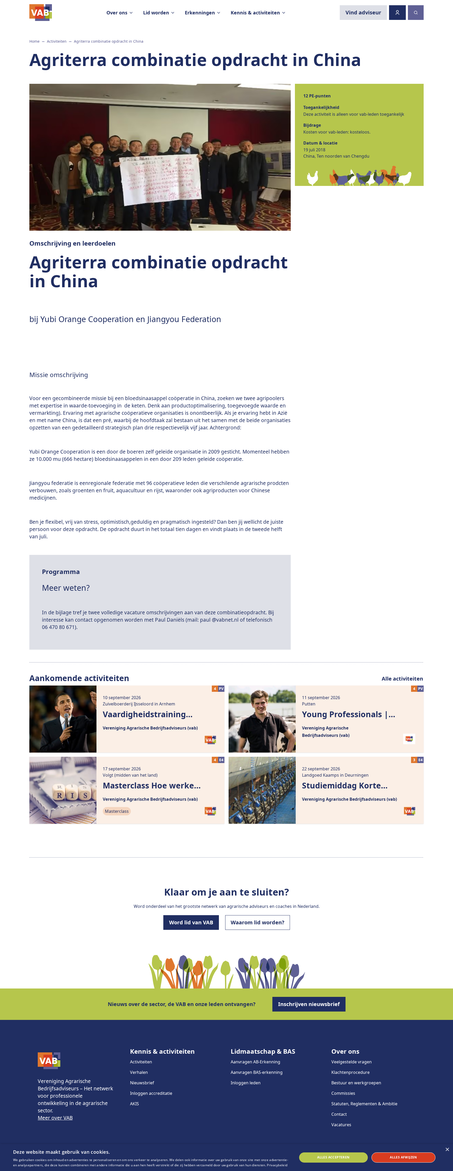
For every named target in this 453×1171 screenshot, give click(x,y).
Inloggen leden (246, 1083)
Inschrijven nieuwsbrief (309, 1004)
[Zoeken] (416, 12)
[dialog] (226, 1157)
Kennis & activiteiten (162, 1051)
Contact (339, 1114)
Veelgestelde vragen (351, 1062)
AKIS (134, 1104)
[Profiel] (397, 12)
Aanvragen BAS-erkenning (257, 1072)
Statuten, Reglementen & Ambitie (364, 1104)
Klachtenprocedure (350, 1072)
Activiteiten (57, 41)
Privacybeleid (277, 1165)
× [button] (447, 1150)
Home (34, 41)
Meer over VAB (55, 1117)
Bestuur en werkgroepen (356, 1083)
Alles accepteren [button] (333, 1157)
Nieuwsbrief (142, 1083)
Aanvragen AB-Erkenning (255, 1062)
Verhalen (139, 1072)
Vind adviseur (363, 12)
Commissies (343, 1093)
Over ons (345, 1051)
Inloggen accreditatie (151, 1093)
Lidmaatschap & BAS (263, 1051)
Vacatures (341, 1125)
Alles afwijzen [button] (403, 1157)
